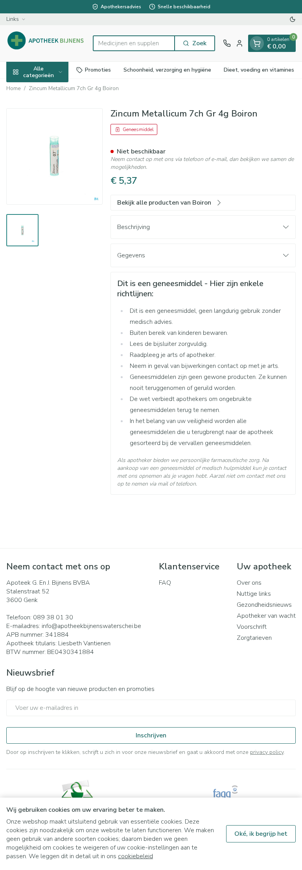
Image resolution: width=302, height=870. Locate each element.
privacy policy (267, 752)
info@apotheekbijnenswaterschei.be (91, 626)
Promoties (98, 70)
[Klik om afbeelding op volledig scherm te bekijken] (54, 156)
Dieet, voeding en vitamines (259, 70)
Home (13, 88)
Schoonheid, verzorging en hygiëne (167, 70)
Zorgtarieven (254, 638)
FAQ (165, 582)
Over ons (249, 582)
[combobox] (134, 43)
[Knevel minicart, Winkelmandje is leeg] (257, 43)
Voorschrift (252, 626)
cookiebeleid (135, 856)
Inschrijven (151, 735)
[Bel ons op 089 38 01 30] (227, 43)
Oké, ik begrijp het (260, 833)
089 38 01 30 (53, 617)
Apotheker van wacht (266, 615)
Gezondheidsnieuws (264, 604)
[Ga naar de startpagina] (45, 43)
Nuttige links (254, 593)
